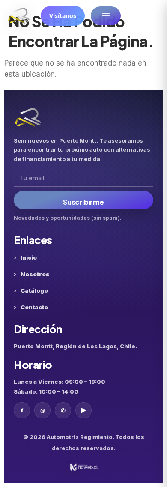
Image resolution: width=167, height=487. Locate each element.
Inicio (29, 257)
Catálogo (34, 290)
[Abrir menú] (106, 15)
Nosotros (35, 274)
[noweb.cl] (83, 467)
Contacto (34, 307)
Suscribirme (83, 201)
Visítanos (62, 16)
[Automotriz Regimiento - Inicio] (19, 16)
